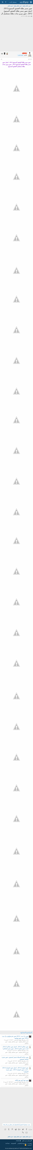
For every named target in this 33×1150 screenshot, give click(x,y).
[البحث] (2, 2)
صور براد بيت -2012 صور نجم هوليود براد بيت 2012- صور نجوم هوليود (15, 1037)
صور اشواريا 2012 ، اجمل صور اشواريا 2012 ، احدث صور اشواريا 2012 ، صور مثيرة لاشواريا (15, 1069)
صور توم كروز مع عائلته (21, 1080)
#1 (1, 59)
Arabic (18, 1141)
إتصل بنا (30, 1143)
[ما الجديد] (5, 2)
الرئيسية (29, 1145)
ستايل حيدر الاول (26, 1141)
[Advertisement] (16, 34)
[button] (31, 2)
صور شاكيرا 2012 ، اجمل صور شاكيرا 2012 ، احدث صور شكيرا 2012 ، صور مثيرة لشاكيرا (15, 1047)
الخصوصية (13, 1143)
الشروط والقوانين (21, 1143)
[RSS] (25, 1145)
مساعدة (8, 1143)
